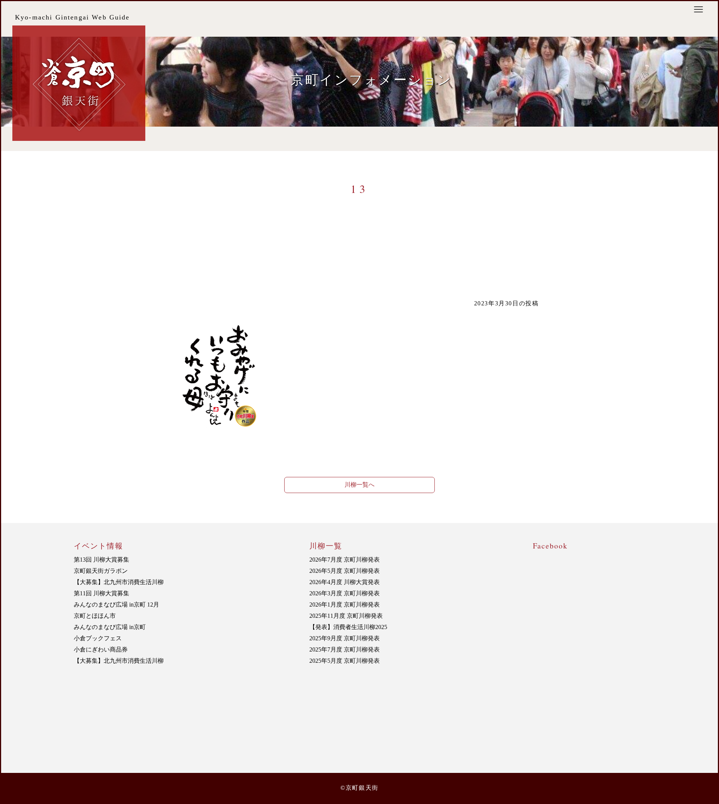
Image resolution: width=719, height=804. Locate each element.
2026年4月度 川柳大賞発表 (344, 582)
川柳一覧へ (359, 484)
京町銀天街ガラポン (101, 571)
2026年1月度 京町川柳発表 (344, 604)
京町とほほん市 (95, 616)
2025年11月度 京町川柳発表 (346, 616)
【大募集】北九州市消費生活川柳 (119, 582)
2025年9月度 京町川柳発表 (344, 638)
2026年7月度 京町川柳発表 (344, 559)
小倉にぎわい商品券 (101, 649)
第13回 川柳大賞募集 (101, 559)
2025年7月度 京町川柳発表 (344, 649)
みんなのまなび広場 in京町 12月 (116, 604)
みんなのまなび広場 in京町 (110, 627)
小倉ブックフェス (98, 638)
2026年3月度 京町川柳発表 (344, 593)
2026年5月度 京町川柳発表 (344, 571)
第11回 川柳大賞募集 (101, 593)
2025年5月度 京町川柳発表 (344, 661)
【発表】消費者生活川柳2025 (348, 627)
